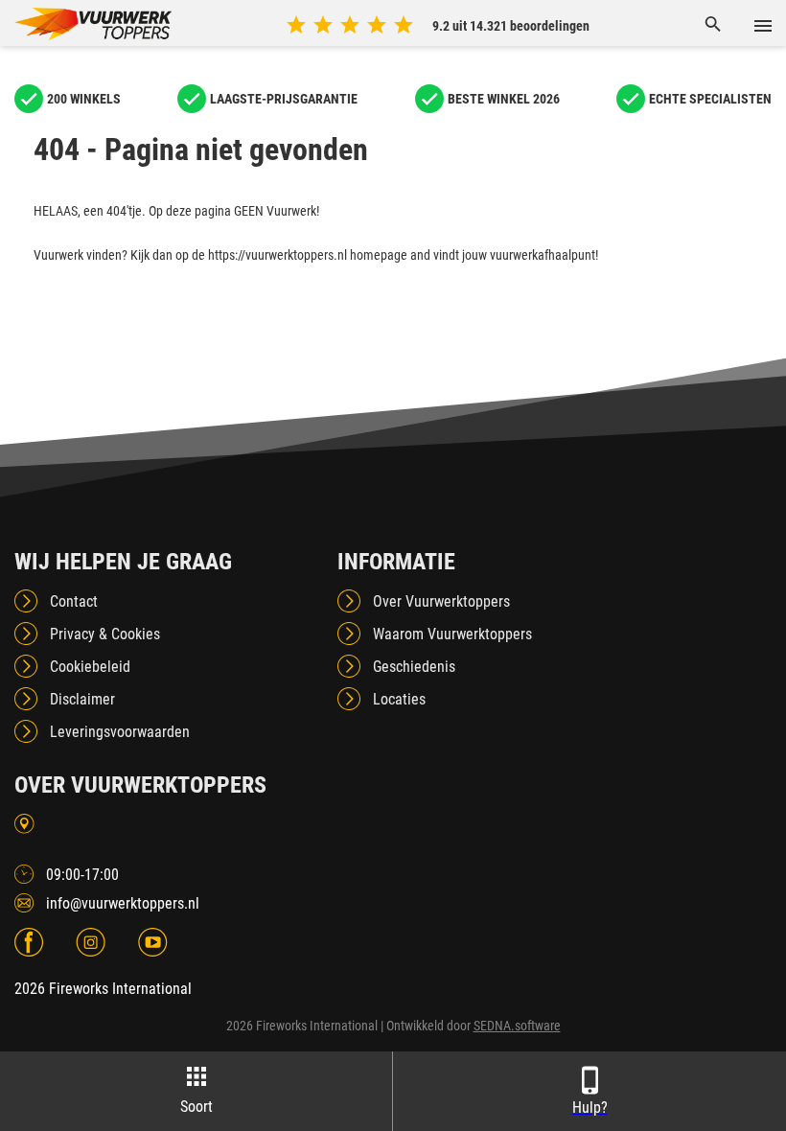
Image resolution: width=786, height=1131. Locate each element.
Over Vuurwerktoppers (441, 601)
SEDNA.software (517, 1025)
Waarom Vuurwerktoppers (452, 634)
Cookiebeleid (90, 667)
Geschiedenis (414, 667)
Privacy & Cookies (105, 634)
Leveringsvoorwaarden (120, 732)
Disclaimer (82, 699)
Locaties (399, 699)
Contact (74, 601)
